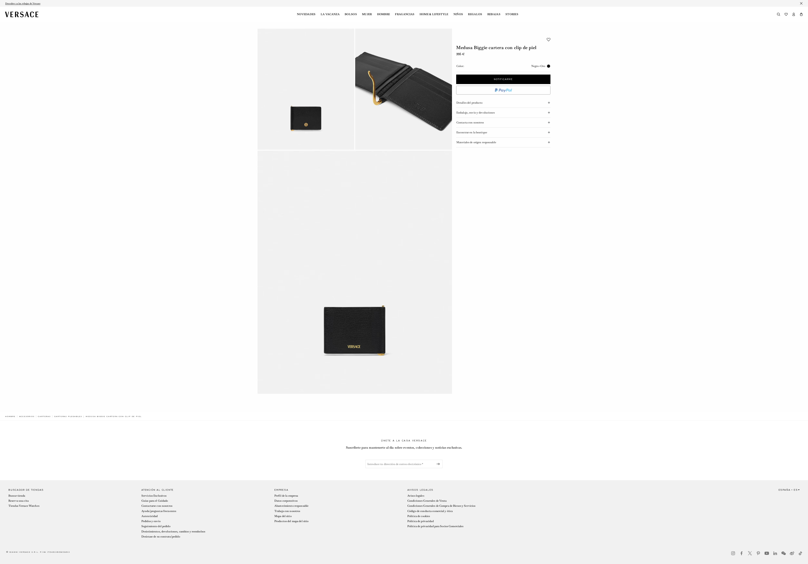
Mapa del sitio (283, 516)
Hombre (383, 14)
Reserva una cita (18, 501)
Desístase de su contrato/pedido (160, 536)
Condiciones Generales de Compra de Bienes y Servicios (441, 506)
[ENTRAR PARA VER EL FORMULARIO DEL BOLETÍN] (439, 464)
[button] (801, 14)
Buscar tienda (16, 495)
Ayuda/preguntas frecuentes (158, 511)
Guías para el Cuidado (154, 501)
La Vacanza (330, 14)
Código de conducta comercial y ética (430, 511)
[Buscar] (778, 14)
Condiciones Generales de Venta (427, 501)
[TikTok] (800, 553)
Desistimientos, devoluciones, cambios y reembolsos (173, 531)
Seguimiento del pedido (155, 526)
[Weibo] (792, 553)
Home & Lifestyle (434, 14)
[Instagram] (733, 553)
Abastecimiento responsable (291, 506)
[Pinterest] (758, 553)
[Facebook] (741, 553)
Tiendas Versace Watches (23, 506)
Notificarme (503, 79)
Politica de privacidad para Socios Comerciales (435, 526)
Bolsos (351, 14)
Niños (458, 14)
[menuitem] (306, 14)
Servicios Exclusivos (153, 495)
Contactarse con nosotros (156, 506)
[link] (10, 416)
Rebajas (493, 14)
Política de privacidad (420, 521)
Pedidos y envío (151, 521)
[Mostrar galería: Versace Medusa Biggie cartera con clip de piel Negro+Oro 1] (306, 89)
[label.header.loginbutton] (793, 14)
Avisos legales (415, 495)
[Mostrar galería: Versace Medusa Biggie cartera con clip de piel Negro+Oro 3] (355, 272)
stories (511, 14)
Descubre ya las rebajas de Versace (22, 3)
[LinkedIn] (775, 553)
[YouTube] (766, 553)
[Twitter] (749, 553)
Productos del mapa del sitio (291, 521)
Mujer (367, 14)
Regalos (475, 14)
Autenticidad (149, 516)
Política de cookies (418, 516)
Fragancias (404, 14)
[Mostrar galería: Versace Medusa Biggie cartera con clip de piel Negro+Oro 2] (403, 89)
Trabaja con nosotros (287, 511)
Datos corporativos (286, 501)
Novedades (306, 14)
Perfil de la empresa (286, 495)
